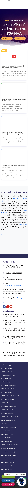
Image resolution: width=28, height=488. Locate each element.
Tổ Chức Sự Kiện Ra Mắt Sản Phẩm (11, 395)
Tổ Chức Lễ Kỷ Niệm (7, 392)
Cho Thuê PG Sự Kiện (7, 434)
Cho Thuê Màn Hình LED (8, 462)
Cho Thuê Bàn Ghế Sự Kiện (9, 466)
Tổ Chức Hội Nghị (6, 382)
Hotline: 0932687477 (8, 484)
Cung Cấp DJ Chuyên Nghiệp (9, 427)
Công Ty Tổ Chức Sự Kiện (8, 388)
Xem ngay (20, 298)
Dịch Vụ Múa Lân (6, 424)
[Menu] (2, 3)
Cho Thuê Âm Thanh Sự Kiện (9, 455)
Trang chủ (7, 20)
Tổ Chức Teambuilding (7, 413)
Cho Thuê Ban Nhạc (7, 441)
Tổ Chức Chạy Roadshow (8, 402)
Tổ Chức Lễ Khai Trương (8, 371)
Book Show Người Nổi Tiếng (9, 420)
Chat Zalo (5, 476)
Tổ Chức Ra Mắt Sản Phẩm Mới (10, 445)
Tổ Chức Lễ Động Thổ (7, 365)
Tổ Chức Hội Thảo (6, 378)
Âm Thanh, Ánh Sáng (7, 473)
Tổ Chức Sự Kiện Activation (9, 385)
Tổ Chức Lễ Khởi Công (7, 368)
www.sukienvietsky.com (13, 285)
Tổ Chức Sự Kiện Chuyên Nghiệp (10, 416)
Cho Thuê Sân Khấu (7, 469)
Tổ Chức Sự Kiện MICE (7, 409)
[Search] (26, 2)
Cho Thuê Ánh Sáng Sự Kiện (9, 459)
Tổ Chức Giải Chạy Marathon (9, 406)
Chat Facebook (6, 480)
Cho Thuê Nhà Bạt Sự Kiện (8, 452)
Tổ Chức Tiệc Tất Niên (8, 399)
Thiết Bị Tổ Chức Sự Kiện (8, 448)
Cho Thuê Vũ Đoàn (7, 438)
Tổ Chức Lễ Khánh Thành (8, 375)
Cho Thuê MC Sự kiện (7, 431)
